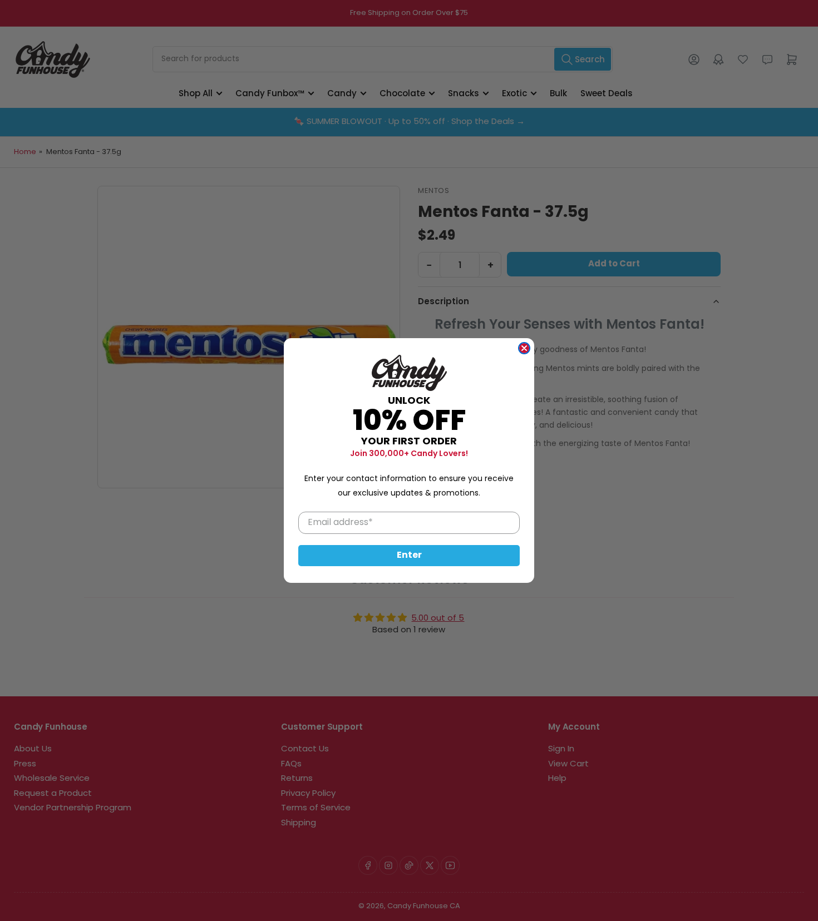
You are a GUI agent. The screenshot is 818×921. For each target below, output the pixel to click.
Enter (409, 555)
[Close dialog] (524, 348)
